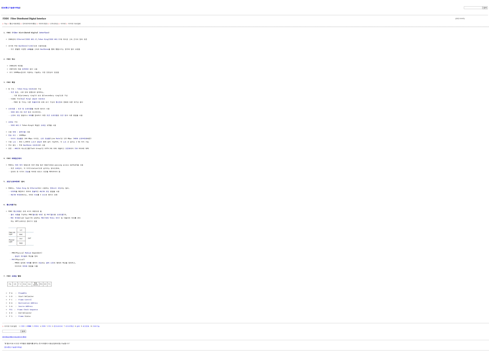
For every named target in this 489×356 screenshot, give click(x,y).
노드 (14, 142)
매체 (30, 115)
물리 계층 (14, 215)
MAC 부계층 (15, 218)
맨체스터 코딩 (55, 188)
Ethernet (21, 39)
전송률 (19, 138)
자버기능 (96, 326)
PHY (48, 215)
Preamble (22, 293)
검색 (485, 8)
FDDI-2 (36, 326)
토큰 (48, 115)
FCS (10, 310)
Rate (58, 138)
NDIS (44, 326)
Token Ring (43, 39)
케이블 (23, 256)
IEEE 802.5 (54, 39)
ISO (76, 148)
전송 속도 (12, 135)
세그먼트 (86, 326)
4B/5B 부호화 (16, 195)
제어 (21, 165)
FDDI (29, 326)
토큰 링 (14, 92)
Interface (43, 33)
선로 (42, 138)
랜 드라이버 (58, 326)
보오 (43, 195)
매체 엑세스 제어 (52, 218)
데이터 (13, 138)
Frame (21, 300)
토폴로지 (35, 102)
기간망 (30, 46)
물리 (34, 215)
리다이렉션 (69, 326)
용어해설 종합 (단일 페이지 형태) (14, 337)
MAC (42, 218)
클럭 (47, 263)
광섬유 (34, 99)
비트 (35, 195)
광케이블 (22, 132)
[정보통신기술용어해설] (13, 347)
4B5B (76, 138)
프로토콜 (11, 109)
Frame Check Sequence (27, 310)
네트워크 (32, 89)
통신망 (58, 102)
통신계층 (10, 205)
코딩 (18, 115)
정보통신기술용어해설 (11, 8)
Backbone (23, 46)
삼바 (78, 326)
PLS (49, 326)
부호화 (24, 266)
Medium (28, 253)
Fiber (15, 33)
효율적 (34, 191)
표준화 (67, 148)
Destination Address (28, 303)
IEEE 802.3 (31, 39)
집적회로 (25, 69)
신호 (12, 115)
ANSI (17, 148)
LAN (28, 49)
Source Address (25, 306)
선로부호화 (83, 138)
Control (28, 300)
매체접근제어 (17, 158)
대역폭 (13, 191)
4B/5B (42, 191)
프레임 (10, 122)
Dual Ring (25, 99)
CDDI (22, 326)
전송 (27, 172)
